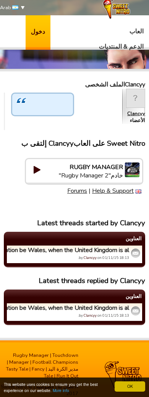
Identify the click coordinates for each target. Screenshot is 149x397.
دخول (38, 32)
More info (61, 390)
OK (130, 386)
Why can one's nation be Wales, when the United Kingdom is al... (69, 250)
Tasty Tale (17, 369)
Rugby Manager (31, 355)
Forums (77, 191)
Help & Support (113, 191)
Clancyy (136, 113)
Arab (6, 7)
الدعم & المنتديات (121, 46)
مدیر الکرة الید (63, 369)
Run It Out (67, 376)
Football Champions (55, 362)
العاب (137, 31)
